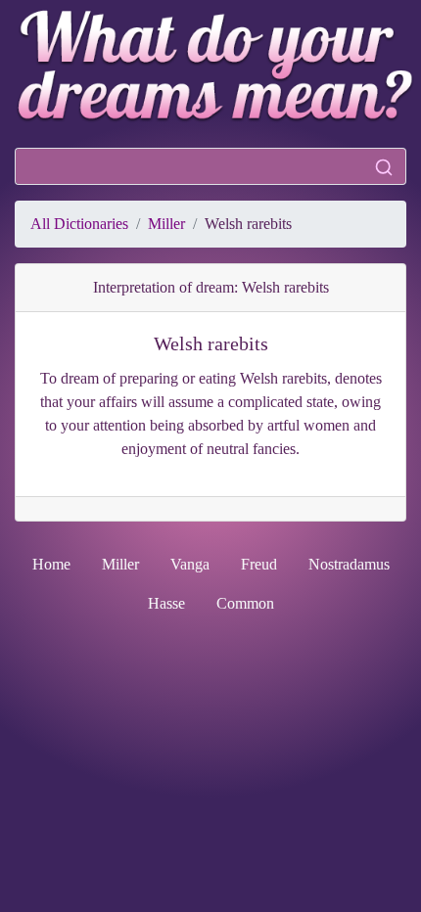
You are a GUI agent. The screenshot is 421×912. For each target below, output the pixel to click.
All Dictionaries (79, 223)
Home (51, 564)
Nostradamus (349, 564)
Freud (259, 564)
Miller (166, 223)
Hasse (166, 603)
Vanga (190, 564)
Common (245, 603)
